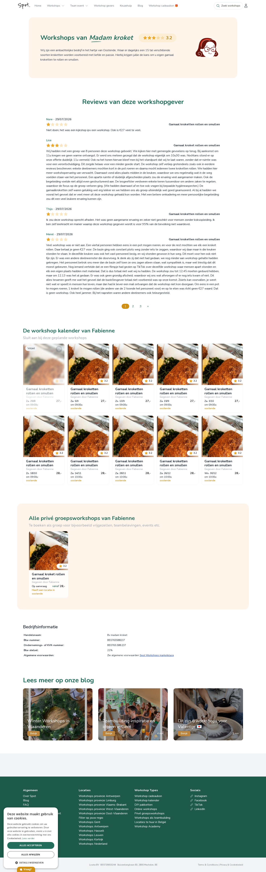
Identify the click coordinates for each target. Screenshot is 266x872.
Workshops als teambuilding (152, 818)
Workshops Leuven (91, 835)
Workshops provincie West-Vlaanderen (103, 809)
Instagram (201, 796)
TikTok (199, 805)
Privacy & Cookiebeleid (231, 864)
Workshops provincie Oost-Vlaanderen (103, 813)
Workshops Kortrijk (91, 839)
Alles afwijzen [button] (30, 854)
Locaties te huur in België (150, 822)
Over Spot (29, 796)
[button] (30, 862)
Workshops (53, 5)
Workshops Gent (89, 822)
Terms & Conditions (208, 864)
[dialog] (31, 837)
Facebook (201, 800)
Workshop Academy (147, 826)
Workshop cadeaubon (148, 796)
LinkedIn (200, 809)
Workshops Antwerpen (93, 826)
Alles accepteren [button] (31, 845)
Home (38, 5)
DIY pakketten (143, 805)
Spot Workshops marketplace (157, 655)
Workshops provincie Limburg (97, 800)
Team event (77, 5)
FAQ (26, 805)
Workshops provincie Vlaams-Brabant (102, 805)
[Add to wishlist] (59, 349)
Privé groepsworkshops (149, 813)
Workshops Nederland (93, 844)
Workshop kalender (146, 800)
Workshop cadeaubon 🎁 (163, 5)
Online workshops (145, 809)
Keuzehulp (126, 5)
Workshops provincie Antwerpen (99, 796)
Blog (140, 5)
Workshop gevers (104, 5)
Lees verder (28, 838)
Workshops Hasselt (91, 831)
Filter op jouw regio (91, 818)
